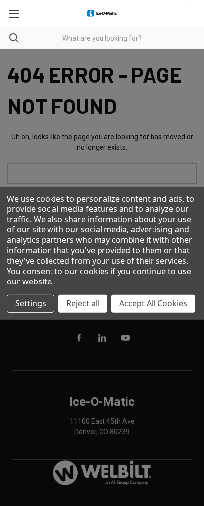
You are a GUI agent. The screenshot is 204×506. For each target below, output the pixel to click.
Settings (30, 303)
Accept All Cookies (153, 303)
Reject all (83, 303)
